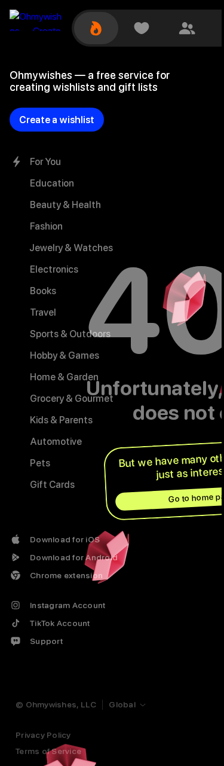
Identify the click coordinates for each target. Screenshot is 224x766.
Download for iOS (65, 539)
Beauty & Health (65, 204)
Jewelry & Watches (71, 248)
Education (52, 183)
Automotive (56, 441)
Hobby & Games (64, 355)
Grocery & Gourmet (71, 398)
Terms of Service (48, 751)
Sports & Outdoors (70, 334)
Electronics (54, 269)
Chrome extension (66, 575)
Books (43, 291)
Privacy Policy (43, 735)
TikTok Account (60, 623)
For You (45, 161)
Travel (43, 312)
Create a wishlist (56, 120)
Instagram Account (67, 605)
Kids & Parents (61, 420)
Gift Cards (52, 484)
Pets (40, 463)
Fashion (46, 226)
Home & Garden (64, 377)
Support (46, 641)
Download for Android (74, 557)
